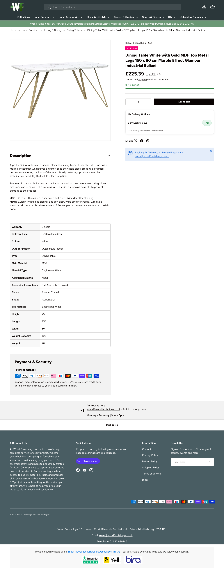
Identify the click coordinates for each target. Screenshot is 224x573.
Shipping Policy (151, 467)
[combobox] (112, 7)
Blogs (145, 479)
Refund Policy (150, 461)
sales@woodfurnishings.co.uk (158, 23)
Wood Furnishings (24, 515)
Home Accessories (69, 17)
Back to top (112, 424)
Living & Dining (52, 30)
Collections (23, 17)
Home (13, 30)
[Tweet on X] (136, 141)
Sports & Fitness (151, 17)
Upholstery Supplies (191, 17)
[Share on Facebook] (142, 141)
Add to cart (184, 101)
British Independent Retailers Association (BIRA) (94, 551)
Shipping (142, 79)
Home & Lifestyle (96, 17)
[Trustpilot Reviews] (91, 560)
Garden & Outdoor (124, 17)
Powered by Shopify (41, 515)
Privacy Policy (150, 455)
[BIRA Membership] (133, 560)
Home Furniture (42, 17)
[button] (212, 7)
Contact (146, 449)
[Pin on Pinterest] (148, 141)
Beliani (128, 43)
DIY (170, 17)
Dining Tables (74, 30)
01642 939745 (185, 23)
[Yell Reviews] (112, 560)
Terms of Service (151, 473)
